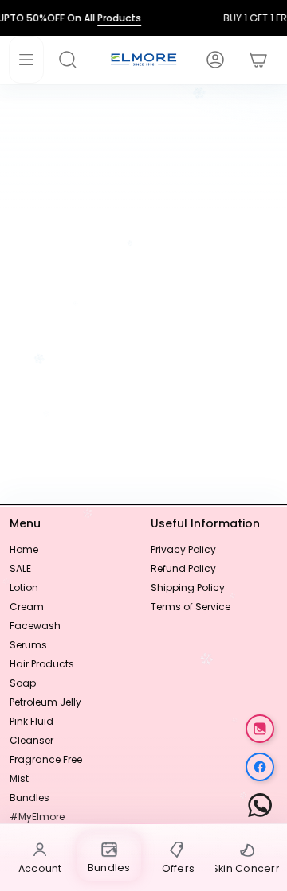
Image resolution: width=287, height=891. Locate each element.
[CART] (250, 60)
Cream (27, 606)
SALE (20, 568)
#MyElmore (37, 816)
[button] (75, 60)
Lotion (24, 587)
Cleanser (31, 740)
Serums (28, 645)
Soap (23, 683)
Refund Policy (183, 568)
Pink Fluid (31, 721)
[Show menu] (26, 60)
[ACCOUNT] (207, 60)
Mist (19, 778)
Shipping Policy (188, 587)
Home (24, 549)
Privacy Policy (183, 549)
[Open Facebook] (260, 767)
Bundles (29, 797)
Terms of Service (190, 606)
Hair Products (42, 664)
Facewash (35, 625)
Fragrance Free (46, 759)
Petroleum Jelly (45, 702)
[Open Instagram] (260, 728)
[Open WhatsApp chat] (260, 805)
